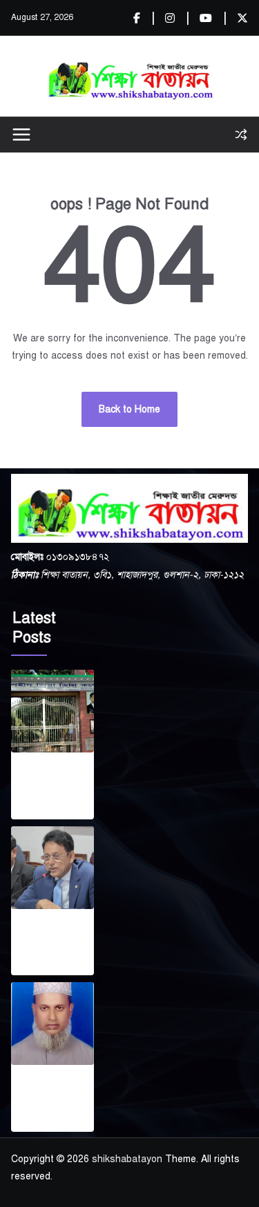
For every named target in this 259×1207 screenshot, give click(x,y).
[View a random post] (241, 134)
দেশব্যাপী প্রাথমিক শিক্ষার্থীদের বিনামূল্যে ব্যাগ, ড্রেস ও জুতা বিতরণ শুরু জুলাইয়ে (52, 939)
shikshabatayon (127, 1159)
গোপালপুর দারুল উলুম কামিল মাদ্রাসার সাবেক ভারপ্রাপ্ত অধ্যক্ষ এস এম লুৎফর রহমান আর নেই (50, 1095)
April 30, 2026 (41, 810)
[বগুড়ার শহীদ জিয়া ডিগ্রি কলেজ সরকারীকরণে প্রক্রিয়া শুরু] (52, 711)
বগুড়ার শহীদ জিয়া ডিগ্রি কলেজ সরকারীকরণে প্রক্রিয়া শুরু (48, 783)
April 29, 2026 (41, 966)
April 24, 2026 (41, 1122)
